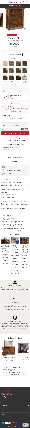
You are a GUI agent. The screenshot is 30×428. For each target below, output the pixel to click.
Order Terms (15, 161)
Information (4, 405)
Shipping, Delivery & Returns (15, 157)
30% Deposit (7, 106)
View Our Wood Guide (19, 84)
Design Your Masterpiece (15, 154)
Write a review (15, 374)
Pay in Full (7, 115)
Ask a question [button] (15, 377)
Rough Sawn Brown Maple (14, 54)
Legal (2, 414)
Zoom (7, 61)
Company (3, 400)
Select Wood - (15, 52)
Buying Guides (5, 409)
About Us (3, 419)
